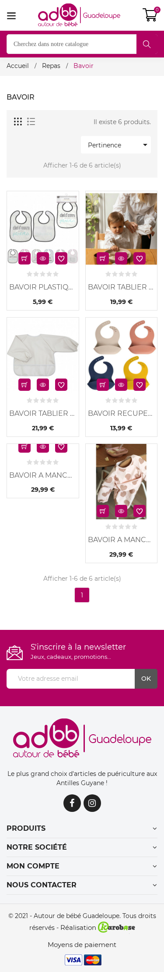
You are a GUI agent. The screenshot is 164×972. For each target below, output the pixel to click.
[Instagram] (92, 803)
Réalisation (79, 927)
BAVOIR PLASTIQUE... (43, 287)
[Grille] (18, 122)
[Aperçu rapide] (43, 258)
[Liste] (31, 122)
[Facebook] (72, 803)
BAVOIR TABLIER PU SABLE (43, 413)
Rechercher (146, 44)
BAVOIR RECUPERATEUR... (121, 413)
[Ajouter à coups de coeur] (61, 258)
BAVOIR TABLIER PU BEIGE (121, 287)
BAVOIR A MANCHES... (43, 475)
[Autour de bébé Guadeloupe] (82, 739)
